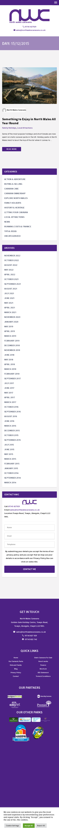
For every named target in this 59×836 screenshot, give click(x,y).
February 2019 (11, 340)
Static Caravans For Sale (43, 657)
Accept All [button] (29, 825)
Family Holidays (9, 128)
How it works (43, 661)
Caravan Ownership (14, 193)
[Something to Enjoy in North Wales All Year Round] (29, 85)
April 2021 (9, 307)
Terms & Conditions (43, 676)
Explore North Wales (16, 198)
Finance (43, 665)
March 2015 (10, 458)
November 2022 (12, 255)
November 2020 (12, 317)
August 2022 (10, 265)
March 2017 (10, 402)
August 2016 (10, 416)
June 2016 (9, 421)
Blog (16, 669)
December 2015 (12, 430)
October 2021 (11, 279)
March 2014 (10, 482)
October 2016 (11, 406)
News (7, 221)
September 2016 (12, 411)
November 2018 (12, 350)
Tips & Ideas (10, 231)
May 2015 (8, 454)
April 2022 (9, 274)
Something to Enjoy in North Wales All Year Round (29, 121)
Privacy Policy (16, 672)
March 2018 (10, 369)
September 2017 (12, 378)
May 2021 (8, 302)
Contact (16, 676)
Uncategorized (12, 236)
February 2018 (11, 373)
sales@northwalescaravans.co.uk (30, 30)
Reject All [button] (41, 825)
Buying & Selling (13, 184)
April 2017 (9, 397)
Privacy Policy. (39, 558)
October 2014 (11, 473)
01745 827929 (30, 27)
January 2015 (11, 468)
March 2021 (10, 312)
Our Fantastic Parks (16, 661)
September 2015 (12, 440)
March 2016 (10, 425)
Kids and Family (16, 665)
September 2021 (12, 284)
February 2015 (11, 463)
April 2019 (9, 331)
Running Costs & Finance (17, 226)
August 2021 (10, 288)
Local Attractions (24, 128)
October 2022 (11, 260)
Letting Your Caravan (16, 212)
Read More (11, 149)
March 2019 (10, 336)
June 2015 (9, 449)
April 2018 (9, 364)
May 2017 (8, 392)
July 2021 (9, 293)
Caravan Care (11, 188)
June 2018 (9, 354)
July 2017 (9, 383)
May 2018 (8, 359)
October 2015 (11, 435)
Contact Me (29, 569)
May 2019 (8, 326)
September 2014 (12, 477)
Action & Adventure (14, 179)
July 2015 (9, 444)
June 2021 (9, 298)
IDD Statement (43, 672)
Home (16, 657)
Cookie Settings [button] (12, 825)
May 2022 (8, 269)
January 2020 (11, 321)
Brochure (43, 669)
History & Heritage (14, 207)
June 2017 (9, 388)
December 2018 (12, 345)
